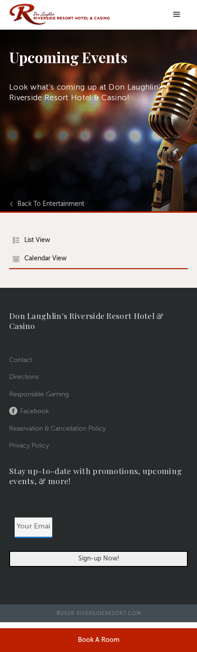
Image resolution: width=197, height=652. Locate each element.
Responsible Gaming (39, 394)
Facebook (34, 411)
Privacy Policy (29, 445)
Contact (20, 360)
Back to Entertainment (50, 204)
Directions (23, 377)
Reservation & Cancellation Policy (57, 429)
